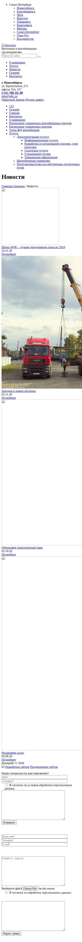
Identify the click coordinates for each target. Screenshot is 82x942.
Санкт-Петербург (28, 32)
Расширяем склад (13, 752)
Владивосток (25, 38)
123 (11, 106)
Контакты (15, 76)
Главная (14, 113)
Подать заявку (35, 99)
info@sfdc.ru (9, 96)
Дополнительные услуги (33, 136)
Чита (20, 14)
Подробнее (9, 254)
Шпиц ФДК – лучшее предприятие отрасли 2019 (33, 247)
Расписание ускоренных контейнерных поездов (40, 123)
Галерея (14, 72)
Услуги (13, 66)
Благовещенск (26, 11)
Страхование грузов (37, 154)
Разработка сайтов (17, 766)
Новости (14, 69)
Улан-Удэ (23, 35)
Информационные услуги (41, 140)
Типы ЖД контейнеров (24, 130)
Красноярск (24, 25)
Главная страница (13, 186)
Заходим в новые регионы (19, 391)
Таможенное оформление (41, 157)
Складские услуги (36, 150)
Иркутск (22, 18)
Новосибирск (25, 8)
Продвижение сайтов (44, 766)
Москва (22, 28)
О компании (17, 62)
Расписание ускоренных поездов (30, 126)
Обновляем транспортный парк (22, 547)
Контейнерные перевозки (33, 160)
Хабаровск (24, 21)
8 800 (12, 92)
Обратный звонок (13, 99)
